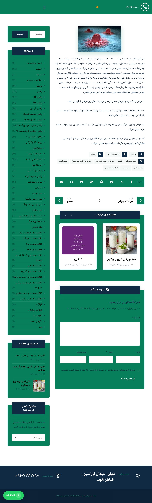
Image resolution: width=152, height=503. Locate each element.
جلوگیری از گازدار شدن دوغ (81, 161)
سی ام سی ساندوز (33, 199)
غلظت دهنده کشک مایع (30, 233)
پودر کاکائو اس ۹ (34, 137)
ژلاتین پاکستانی (83, 264)
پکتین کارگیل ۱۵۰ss (32, 120)
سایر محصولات (35, 182)
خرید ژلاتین (138, 168)
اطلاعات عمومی (34, 80)
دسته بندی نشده (34, 159)
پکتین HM (120, 264)
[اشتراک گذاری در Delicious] (91, 182)
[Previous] (71, 215)
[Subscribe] (16, 438)
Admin (133, 154)
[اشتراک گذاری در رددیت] (101, 182)
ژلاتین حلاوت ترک (70, 264)
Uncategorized (34, 63)
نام (137, 352)
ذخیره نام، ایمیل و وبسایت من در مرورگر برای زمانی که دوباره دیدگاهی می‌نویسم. (98, 370)
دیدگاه (136, 318)
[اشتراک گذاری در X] (121, 182)
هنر (40, 327)
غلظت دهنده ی (35, 266)
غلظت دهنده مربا (34, 244)
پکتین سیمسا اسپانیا (32, 114)
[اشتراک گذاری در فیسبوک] (131, 182)
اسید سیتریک (131, 161)
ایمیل (109, 352)
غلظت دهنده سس (111, 168)
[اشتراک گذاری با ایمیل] (61, 182)
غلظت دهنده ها (34, 250)
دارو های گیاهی (35, 154)
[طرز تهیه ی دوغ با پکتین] (39, 386)
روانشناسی (37, 165)
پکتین (127, 264)
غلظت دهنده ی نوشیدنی (30, 299)
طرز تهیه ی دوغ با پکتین (21, 383)
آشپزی (39, 69)
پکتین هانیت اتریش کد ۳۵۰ (28, 125)
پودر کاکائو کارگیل (34, 142)
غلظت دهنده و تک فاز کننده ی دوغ (29, 258)
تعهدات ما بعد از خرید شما (30, 356)
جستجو (20, 34)
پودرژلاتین (37, 148)
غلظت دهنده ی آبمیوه (31, 271)
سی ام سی (125, 168)
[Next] (66, 215)
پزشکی (93, 154)
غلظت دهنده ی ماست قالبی (29, 293)
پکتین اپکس (36, 108)
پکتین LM (113, 264)
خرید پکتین (63, 161)
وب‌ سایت (81, 352)
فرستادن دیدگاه (128, 379)
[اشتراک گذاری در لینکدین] (81, 182)
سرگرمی (38, 188)
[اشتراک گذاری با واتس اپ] (71, 182)
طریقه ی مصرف (35, 221)
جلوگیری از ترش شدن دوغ (104, 161)
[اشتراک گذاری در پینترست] (111, 182)
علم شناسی (37, 227)
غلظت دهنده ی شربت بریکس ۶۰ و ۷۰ (28, 285)
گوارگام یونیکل (35, 310)
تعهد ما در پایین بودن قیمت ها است (29, 369)
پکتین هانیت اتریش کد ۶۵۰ (28, 131)
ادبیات (39, 75)
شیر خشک (37, 210)
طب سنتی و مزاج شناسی (30, 216)
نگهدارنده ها (36, 321)
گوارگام (39, 304)
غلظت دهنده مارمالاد (32, 238)
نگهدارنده (37, 316)
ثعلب (120, 161)
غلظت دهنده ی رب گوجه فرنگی (27, 277)
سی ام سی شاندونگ (32, 205)
